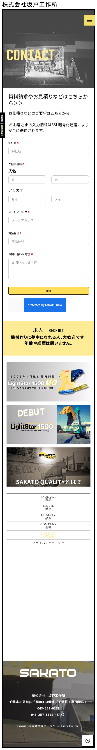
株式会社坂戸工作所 (30, 5)
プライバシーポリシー (48, 543)
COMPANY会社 (48, 526)
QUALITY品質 (48, 516)
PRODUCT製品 (48, 498)
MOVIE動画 (48, 507)
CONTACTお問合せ (48, 535)
